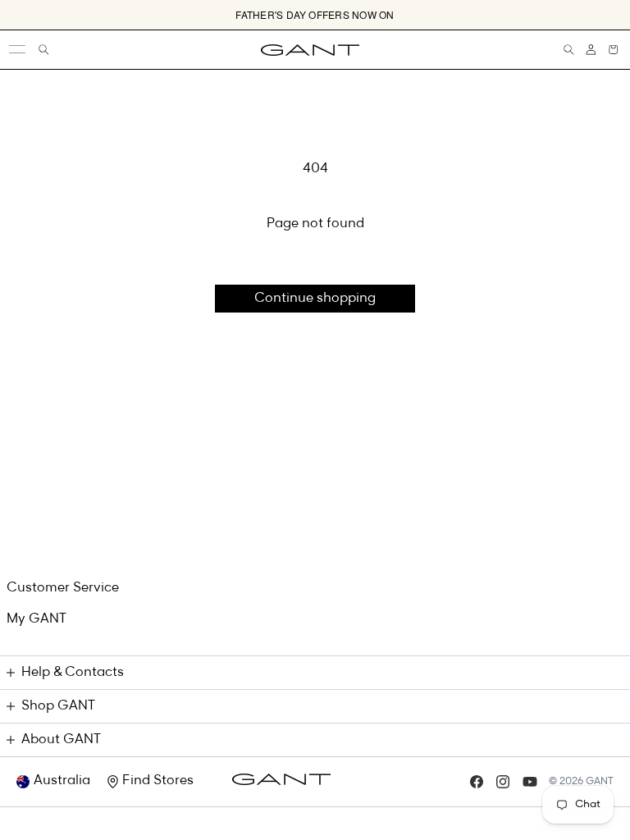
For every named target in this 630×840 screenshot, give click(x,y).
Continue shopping (315, 298)
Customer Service (63, 588)
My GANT (36, 619)
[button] (613, 49)
